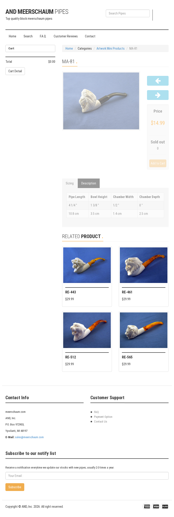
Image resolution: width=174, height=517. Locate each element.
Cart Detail (15, 71)
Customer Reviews (66, 36)
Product (162, 20)
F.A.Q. (43, 36)
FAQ (96, 412)
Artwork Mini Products (111, 48)
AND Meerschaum (36, 11)
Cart (164, 14)
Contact (90, 36)
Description (88, 183)
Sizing (70, 183)
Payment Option (103, 416)
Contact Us (100, 421)
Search (28, 36)
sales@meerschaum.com (29, 437)
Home (12, 36)
